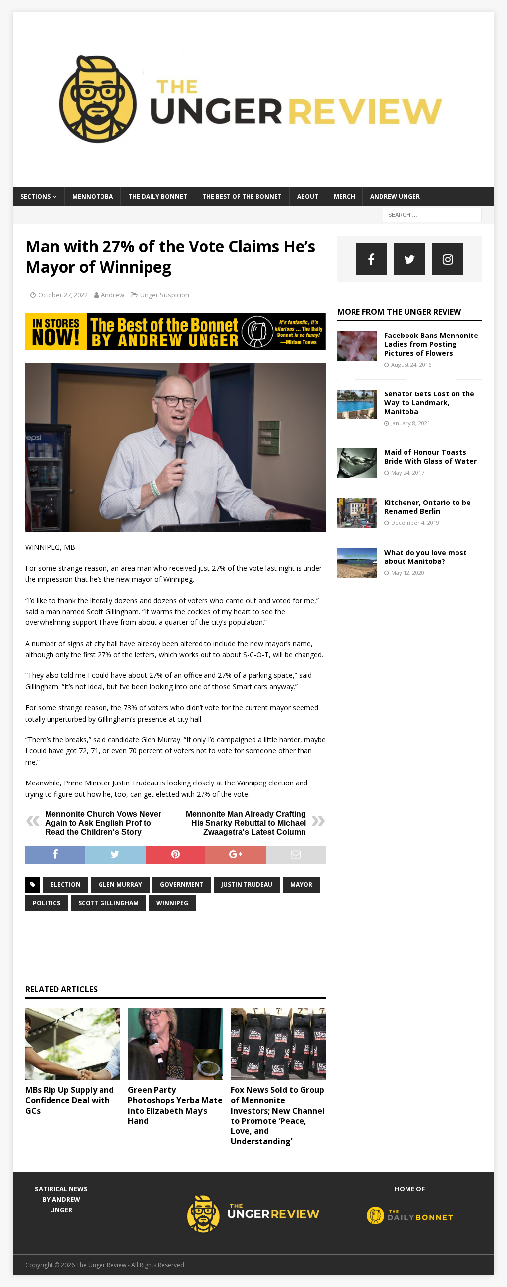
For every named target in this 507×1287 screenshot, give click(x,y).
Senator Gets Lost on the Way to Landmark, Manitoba (429, 402)
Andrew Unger (395, 196)
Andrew (112, 294)
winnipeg (172, 903)
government (181, 884)
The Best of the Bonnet (242, 196)
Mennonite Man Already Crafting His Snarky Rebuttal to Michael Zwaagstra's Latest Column (246, 823)
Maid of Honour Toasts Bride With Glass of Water (430, 457)
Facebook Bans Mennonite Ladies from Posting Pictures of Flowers (431, 344)
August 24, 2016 (411, 364)
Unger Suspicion (164, 294)
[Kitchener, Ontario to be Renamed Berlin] (357, 513)
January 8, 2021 (410, 423)
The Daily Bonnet (157, 196)
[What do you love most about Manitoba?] (357, 563)
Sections (35, 196)
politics (46, 903)
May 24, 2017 (407, 472)
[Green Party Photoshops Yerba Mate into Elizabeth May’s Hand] (175, 1044)
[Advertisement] (205, 946)
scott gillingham (108, 903)
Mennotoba (92, 196)
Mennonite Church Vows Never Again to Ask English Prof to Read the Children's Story (103, 823)
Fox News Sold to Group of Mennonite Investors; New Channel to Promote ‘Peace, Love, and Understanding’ (278, 1115)
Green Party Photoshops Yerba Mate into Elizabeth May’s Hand (175, 1105)
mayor (301, 884)
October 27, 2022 (63, 294)
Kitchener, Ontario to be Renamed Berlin (427, 507)
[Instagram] (447, 259)
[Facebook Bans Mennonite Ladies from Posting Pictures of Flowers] (357, 346)
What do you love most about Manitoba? (425, 557)
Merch (344, 196)
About (307, 196)
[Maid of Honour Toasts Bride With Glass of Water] (357, 463)
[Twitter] (409, 259)
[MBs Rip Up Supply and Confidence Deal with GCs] (72, 1044)
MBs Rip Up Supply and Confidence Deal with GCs (69, 1100)
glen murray (120, 884)
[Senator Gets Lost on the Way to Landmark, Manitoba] (357, 404)
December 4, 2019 (415, 522)
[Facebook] (371, 259)
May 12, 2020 (407, 572)
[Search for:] (432, 214)
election (66, 884)
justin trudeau (246, 884)
